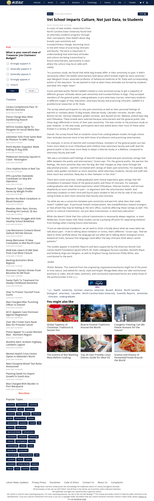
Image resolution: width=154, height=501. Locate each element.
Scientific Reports (126, 293)
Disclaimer (55, 482)
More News (24, 393)
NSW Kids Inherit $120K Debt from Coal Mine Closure (22, 252)
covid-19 (11, 427)
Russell (109, 290)
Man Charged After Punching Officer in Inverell (22, 303)
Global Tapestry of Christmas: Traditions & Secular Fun (60, 327)
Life (119, 2)
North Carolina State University (98, 293)
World (50, 2)
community (12, 409)
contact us (142, 496)
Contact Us (88, 482)
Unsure (14, 84)
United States (12, 446)
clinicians (53, 296)
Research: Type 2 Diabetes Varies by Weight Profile (20, 190)
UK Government (26, 455)
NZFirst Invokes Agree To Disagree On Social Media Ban (22, 128)
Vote (12, 91)
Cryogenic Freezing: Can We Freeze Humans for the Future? (129, 327)
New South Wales (14, 432)
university (67, 290)
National (37, 2)
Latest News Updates (17, 482)
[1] (93, 494)
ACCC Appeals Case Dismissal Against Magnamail (22, 313)
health (57, 290)
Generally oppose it (20, 74)
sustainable (23, 450)
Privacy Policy (39, 482)
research (11, 414)
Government (22, 405)
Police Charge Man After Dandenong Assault (19, 118)
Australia (11, 405)
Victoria (27, 414)
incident (34, 468)
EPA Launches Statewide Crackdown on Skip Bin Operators (19, 178)
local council (21, 427)
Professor (36, 414)
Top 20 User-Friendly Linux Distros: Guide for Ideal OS (96, 356)
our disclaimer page (78, 499)
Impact (10, 468)
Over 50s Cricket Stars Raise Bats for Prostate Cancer (21, 323)
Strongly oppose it (20, 79)
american (99, 290)
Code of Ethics (71, 482)
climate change (23, 464)
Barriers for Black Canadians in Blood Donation (23, 200)
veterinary (64, 293)
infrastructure (29, 432)
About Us (102, 482)
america (88, 290)
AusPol (32, 441)
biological (52, 293)
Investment (12, 437)
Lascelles (75, 293)
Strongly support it (20, 63)
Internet (25, 468)
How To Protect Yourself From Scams (23, 293)
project (23, 446)
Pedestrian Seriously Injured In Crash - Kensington (23, 158)
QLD (36, 455)
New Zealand (12, 455)
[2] (95, 494)
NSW (19, 414)
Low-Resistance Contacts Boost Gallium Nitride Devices (23, 232)
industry (11, 441)
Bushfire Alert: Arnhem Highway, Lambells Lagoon (24, 343)
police (21, 409)
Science (107, 2)
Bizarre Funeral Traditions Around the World (95, 326)
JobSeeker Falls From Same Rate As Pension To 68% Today (24, 138)
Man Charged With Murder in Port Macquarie (22, 385)
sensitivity (142, 293)
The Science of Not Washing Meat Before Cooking (62, 356)
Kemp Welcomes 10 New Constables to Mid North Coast (23, 242)
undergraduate (67, 296)
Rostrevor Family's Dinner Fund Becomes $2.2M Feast (23, 272)
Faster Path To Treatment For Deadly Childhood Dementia (22, 282)
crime (31, 446)
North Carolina (131, 290)
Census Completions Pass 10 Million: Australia (21, 108)
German (78, 290)
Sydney (28, 459)
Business (76, 2)
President (11, 464)
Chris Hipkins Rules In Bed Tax (23, 168)
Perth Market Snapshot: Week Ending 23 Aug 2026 (22, 148)
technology (34, 437)
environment (20, 418)
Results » (32, 91)
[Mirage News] (16, 2)
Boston (118, 290)
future (20, 459)
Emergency (12, 450)
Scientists (11, 459)
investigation (21, 441)
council (32, 423)
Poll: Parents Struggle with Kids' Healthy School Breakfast (23, 220)
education (22, 437)
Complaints (117, 482)
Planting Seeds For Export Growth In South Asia (20, 375)
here (75, 276)
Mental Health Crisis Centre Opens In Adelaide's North (21, 355)
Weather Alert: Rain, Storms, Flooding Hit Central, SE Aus (21, 210)
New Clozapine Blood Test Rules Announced (24, 365)
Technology (92, 2)
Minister (31, 418)
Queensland (12, 423)
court (17, 468)
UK (39, 423)
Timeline (132, 2)
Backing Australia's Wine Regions (19, 262)
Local (62, 2)
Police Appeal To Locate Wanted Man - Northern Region (24, 333)
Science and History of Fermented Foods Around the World (128, 357)
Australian (30, 409)
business (23, 423)
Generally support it (20, 68)
